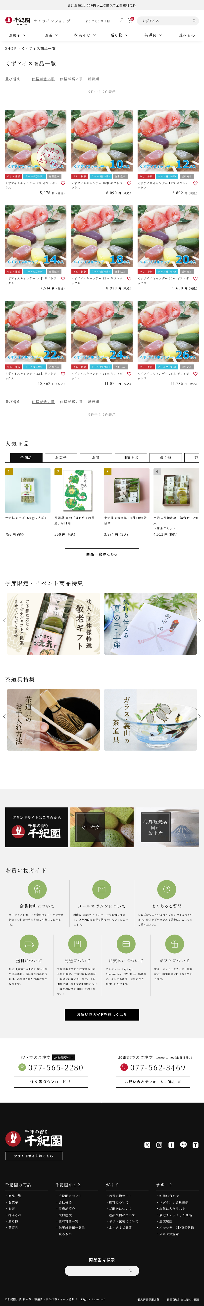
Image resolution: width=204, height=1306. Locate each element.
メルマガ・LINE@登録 (176, 1227)
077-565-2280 (56, 1067)
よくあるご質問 (120, 1227)
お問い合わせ (169, 1196)
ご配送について (120, 1208)
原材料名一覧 (68, 1221)
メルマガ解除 (169, 1234)
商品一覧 (15, 1196)
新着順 (93, 78)
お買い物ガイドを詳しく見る (102, 1014)
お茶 (11, 1208)
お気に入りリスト (172, 1208)
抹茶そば (15, 1215)
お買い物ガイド (120, 1196)
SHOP (10, 48)
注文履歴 (165, 1221)
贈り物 (13, 1221)
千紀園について (70, 1196)
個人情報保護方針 (148, 1299)
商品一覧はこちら (102, 553)
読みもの (187, 35)
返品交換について (122, 1215)
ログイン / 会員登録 (174, 1202)
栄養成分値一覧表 (72, 1227)
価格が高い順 (71, 78)
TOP (198, 1300)
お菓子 (13, 1202)
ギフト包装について (124, 1221)
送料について (119, 1202)
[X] (147, 1144)
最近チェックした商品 (175, 1215)
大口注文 (65, 1215)
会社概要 (65, 1202)
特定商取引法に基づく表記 (183, 1299)
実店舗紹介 (67, 1208)
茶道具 (13, 1227)
